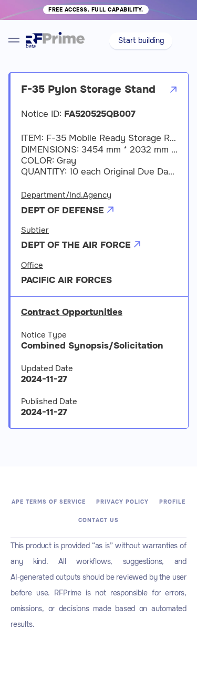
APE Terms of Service (49, 501)
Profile (172, 501)
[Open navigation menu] (13, 40)
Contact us (98, 520)
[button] (141, 40)
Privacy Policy (122, 501)
